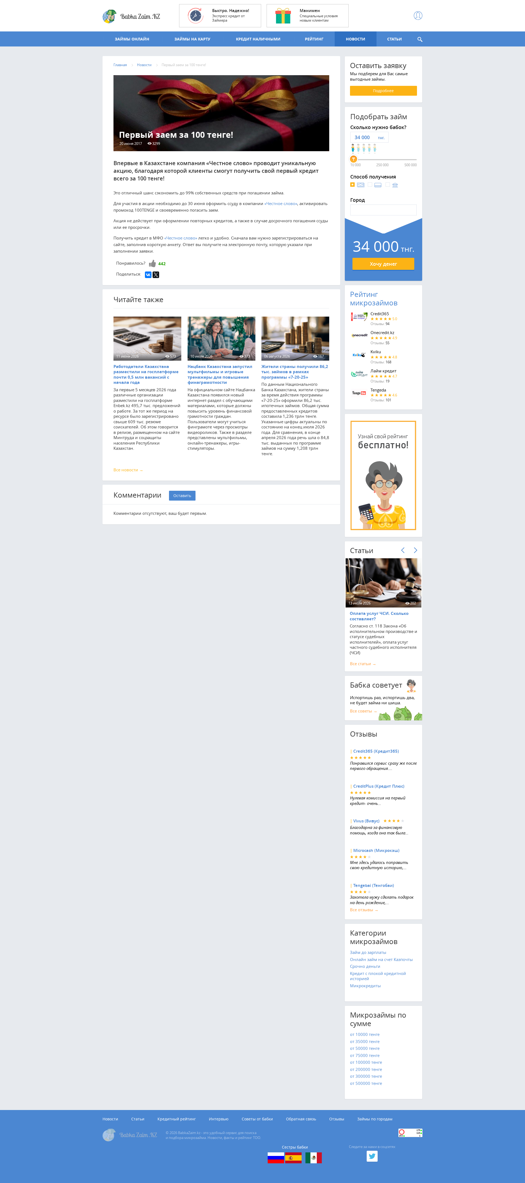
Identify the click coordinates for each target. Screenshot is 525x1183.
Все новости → (128, 469)
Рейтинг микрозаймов (374, 299)
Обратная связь (301, 1119)
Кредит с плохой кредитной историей (378, 976)
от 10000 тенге (365, 1034)
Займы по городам (374, 1119)
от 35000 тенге (365, 1041)
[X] (156, 274)
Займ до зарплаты (368, 952)
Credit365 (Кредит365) (376, 751)
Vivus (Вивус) (366, 821)
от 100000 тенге (366, 1062)
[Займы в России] (276, 1157)
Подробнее (383, 90)
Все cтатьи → (363, 663)
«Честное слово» (280, 203)
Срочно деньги (365, 966)
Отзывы (336, 1119)
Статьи (137, 1119)
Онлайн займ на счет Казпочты (381, 959)
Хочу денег (383, 264)
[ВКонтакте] (148, 274)
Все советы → (363, 711)
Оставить (182, 495)
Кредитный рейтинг (177, 1119)
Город (357, 200)
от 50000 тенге (365, 1048)
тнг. (381, 137)
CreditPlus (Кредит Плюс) (378, 786)
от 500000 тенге (366, 1083)
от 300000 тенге (366, 1076)
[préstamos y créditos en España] (293, 1157)
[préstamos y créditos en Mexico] (313, 1157)
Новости (110, 1119)
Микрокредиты (365, 985)
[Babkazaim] (131, 17)
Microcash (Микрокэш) (376, 850)
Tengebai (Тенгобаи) (373, 885)
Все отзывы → (364, 909)
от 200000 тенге (366, 1069)
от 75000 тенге (365, 1055)
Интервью (219, 1119)
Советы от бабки (257, 1119)
